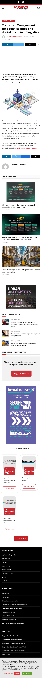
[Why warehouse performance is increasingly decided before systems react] (21, 191)
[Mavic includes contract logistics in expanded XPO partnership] (5, 333)
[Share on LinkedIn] (7, 44)
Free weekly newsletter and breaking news (15, 604)
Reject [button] (17, 673)
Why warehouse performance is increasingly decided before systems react (19, 206)
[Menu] (3, 8)
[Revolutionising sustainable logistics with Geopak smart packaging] (21, 256)
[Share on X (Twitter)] (18, 44)
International (6, 566)
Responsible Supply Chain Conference (13, 650)
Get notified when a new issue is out (13, 623)
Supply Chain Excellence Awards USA (13, 639)
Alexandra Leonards (15, 37)
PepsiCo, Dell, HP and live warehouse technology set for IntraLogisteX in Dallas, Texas (24, 324)
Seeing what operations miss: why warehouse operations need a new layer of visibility (19, 238)
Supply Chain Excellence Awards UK (9, 520)
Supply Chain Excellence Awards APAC (14, 647)
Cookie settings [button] (8, 673)
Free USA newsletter (8, 612)
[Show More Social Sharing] (38, 44)
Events (4, 577)
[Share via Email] (30, 44)
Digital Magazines (7, 581)
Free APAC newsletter (9, 619)
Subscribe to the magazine (10, 601)
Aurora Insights (7, 569)
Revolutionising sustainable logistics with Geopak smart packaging (21, 271)
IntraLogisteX (6, 654)
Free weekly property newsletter (12, 608)
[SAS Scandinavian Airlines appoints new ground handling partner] (5, 343)
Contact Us (5, 597)
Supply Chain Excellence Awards (12, 636)
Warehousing (6, 558)
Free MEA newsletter (8, 615)
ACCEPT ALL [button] (27, 673)
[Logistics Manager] (21, 8)
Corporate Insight (8, 20)
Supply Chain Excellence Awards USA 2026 (9, 480)
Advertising (5, 593)
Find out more (9, 489)
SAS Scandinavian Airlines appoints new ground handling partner (23, 344)
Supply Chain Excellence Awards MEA (13, 643)
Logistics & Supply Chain (9, 555)
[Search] (38, 8)
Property (4, 562)
